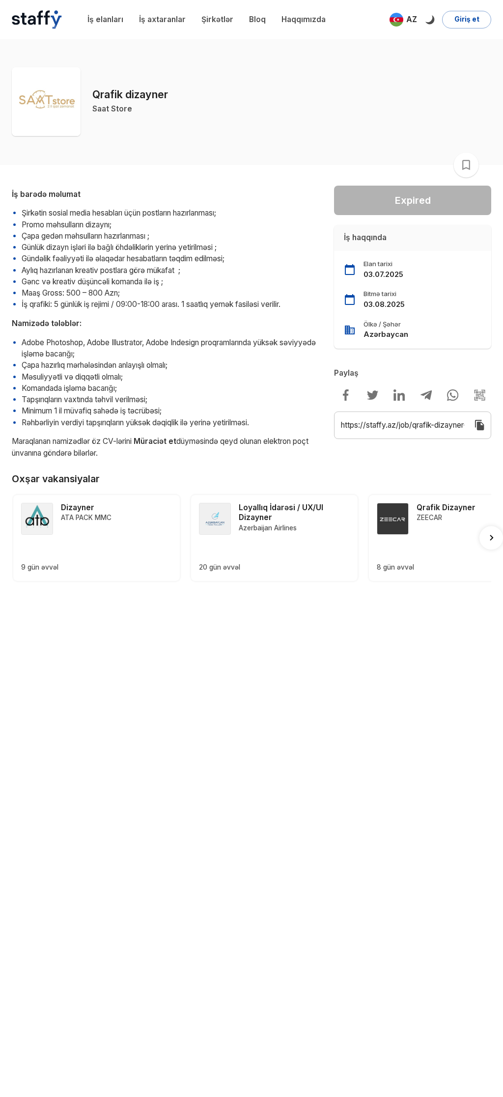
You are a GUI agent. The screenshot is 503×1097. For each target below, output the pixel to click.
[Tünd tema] (429, 19)
